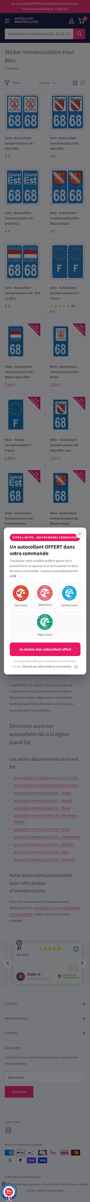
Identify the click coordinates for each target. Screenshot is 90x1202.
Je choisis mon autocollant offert (45, 649)
